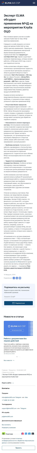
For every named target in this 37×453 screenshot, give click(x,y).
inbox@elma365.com (8, 397)
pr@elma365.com (7, 416)
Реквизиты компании (9, 427)
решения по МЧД (15, 262)
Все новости (8, 360)
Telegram (18, 397)
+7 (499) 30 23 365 (8, 400)
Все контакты (6, 425)
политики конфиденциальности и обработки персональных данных (18, 441)
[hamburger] (34, 3)
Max (26, 397)
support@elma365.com (9, 408)
